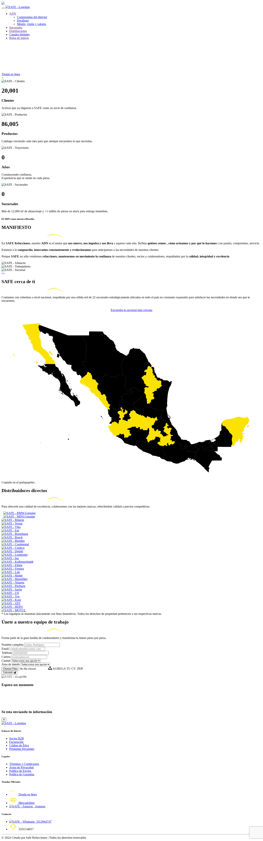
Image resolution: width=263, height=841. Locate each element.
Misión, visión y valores (31, 24)
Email (5, 648)
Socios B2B (16, 738)
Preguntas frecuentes (21, 748)
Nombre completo (12, 644)
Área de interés (11, 664)
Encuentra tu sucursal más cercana (131, 310)
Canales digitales (19, 34)
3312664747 (43, 821)
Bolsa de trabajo (19, 38)
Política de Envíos (20, 770)
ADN (12, 13)
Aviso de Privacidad (21, 767)
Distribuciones (18, 31)
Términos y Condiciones (24, 764)
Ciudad (6, 660)
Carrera (6, 656)
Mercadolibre (26, 803)
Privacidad (8, 675)
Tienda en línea (27, 794)
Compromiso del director (32, 17)
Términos (18, 675)
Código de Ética (19, 745)
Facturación (16, 742)
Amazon (39, 806)
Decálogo (23, 20)
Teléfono (7, 652)
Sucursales (15, 27)
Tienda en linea (11, 74)
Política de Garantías (21, 774)
